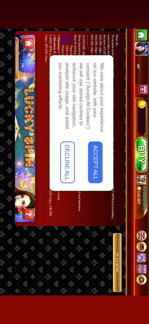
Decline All (113, 299)
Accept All (113, 270)
